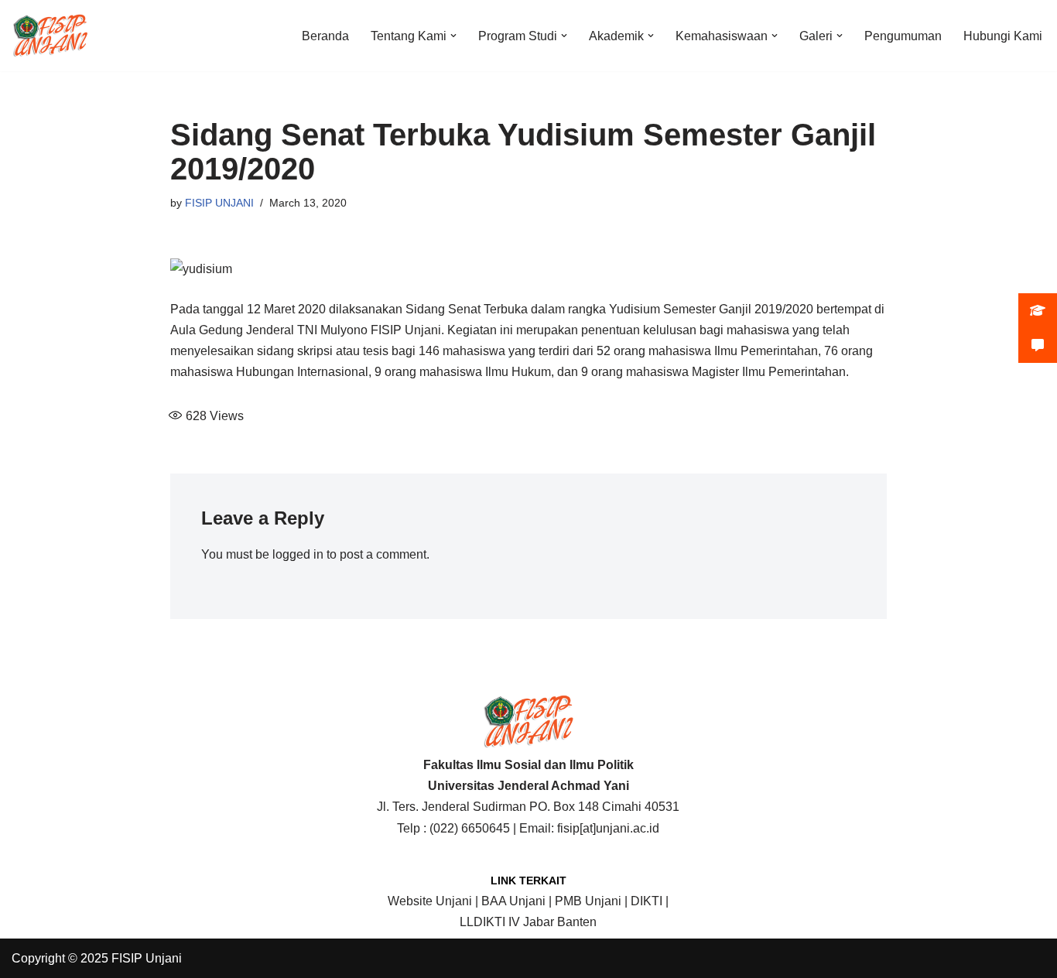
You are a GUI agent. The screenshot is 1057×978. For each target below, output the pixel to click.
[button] (453, 35)
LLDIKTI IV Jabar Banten (528, 921)
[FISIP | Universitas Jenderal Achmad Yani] (50, 35)
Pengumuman (903, 36)
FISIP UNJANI (219, 203)
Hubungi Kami (1002, 36)
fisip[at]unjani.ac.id (608, 828)
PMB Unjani (588, 901)
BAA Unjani (513, 901)
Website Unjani (430, 901)
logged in (297, 554)
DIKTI (646, 901)
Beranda (325, 36)
